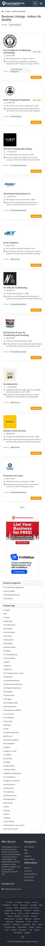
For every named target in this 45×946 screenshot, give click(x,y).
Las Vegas (6, 610)
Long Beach (26, 924)
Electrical (6, 814)
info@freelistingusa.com (12, 889)
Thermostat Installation (11, 740)
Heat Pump (7, 725)
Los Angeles (18, 902)
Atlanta (40, 924)
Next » (22, 507)
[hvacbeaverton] (9, 375)
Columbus (18, 911)
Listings (7, 11)
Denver (13, 913)
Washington (35, 913)
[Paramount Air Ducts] (9, 466)
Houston (35, 902)
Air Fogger (6, 762)
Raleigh (31, 927)
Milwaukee (9, 922)
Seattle (6, 913)
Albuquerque (20, 922)
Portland (33, 916)
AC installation (8, 692)
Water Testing (7, 643)
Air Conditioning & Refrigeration (16, 70)
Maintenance (7, 669)
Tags (26, 853)
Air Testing (6, 651)
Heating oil (6, 818)
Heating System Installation (12, 710)
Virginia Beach (22, 927)
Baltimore (28, 919)
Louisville (36, 919)
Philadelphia (6, 905)
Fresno (35, 922)
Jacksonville (24, 908)
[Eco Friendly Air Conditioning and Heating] (9, 41)
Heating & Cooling (9, 769)
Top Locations (29, 847)
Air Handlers (7, 755)
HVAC (5, 614)
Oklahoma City (9, 919)
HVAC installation (9, 744)
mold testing (7, 636)
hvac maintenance (9, 625)
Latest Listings (29, 859)
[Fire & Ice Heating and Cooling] (9, 139)
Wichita (36, 930)
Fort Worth (27, 911)
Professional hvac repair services (13, 825)
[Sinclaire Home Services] (9, 421)
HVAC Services (15, 259)
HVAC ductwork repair (10, 829)
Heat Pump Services (9, 795)
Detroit (27, 913)
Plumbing (6, 810)
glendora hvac (8, 736)
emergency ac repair (9, 751)
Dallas (41, 905)
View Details (36, 77)
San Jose (9, 908)
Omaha (38, 927)
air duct (5, 729)
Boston (10, 916)
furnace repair (8, 721)
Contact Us (28, 871)
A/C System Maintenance (11, 681)
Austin (16, 908)
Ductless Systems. (9, 766)
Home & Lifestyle (16, 116)
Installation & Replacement (12, 773)
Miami (7, 930)
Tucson (28, 922)
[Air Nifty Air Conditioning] (9, 278)
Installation (7, 666)
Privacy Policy (29, 880)
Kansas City (16, 924)
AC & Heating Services (10, 655)
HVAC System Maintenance (12, 688)
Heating (6, 807)
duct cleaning (7, 629)
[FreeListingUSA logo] (13, 3)
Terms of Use (29, 877)
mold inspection (8, 640)
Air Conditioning (8, 718)
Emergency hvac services (11, 781)
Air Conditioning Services (18, 165)
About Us (27, 868)
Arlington (27, 933)
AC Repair (6, 617)
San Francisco (34, 908)
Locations (27, 856)
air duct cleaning (8, 821)
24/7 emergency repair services (13, 673)
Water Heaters (8, 803)
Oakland (13, 930)
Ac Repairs (6, 747)
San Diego (33, 905)
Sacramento (6, 924)
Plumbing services (9, 784)
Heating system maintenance (12, 684)
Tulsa (30, 930)
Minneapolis (23, 930)
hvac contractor (8, 714)
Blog (25, 850)
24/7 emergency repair (10, 703)
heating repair (7, 621)
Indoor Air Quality (9, 632)
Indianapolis (9, 911)
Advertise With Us (30, 874)
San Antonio (24, 905)
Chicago (27, 902)
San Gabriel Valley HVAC (11, 732)
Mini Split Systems (9, 799)
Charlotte (36, 911)
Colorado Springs (10, 927)
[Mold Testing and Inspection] (9, 90)
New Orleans (18, 933)
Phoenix (15, 905)
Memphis (17, 916)
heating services (8, 788)
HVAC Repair (7, 699)
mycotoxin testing (9, 647)
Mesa (33, 924)
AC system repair (8, 695)
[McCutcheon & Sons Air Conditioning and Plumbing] (9, 323)
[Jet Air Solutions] (9, 233)
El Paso (20, 913)
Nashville (26, 916)
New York (9, 902)
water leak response (9, 706)
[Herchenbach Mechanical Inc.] (9, 184)
